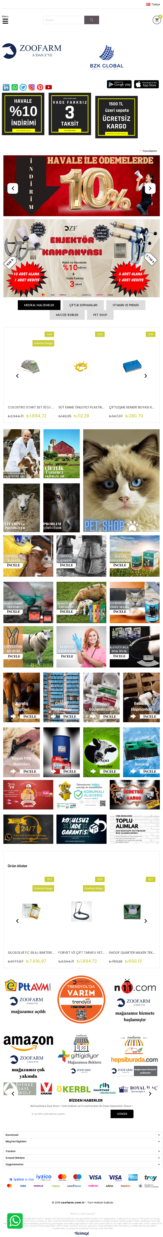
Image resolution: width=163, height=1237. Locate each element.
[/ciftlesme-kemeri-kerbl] (28, 647)
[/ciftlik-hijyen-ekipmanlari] (61, 752)
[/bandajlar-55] (21, 698)
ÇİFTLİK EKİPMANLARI (83, 305)
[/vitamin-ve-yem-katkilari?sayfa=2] (101, 698)
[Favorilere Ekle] (32, 370)
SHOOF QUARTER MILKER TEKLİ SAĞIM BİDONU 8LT (31, 952)
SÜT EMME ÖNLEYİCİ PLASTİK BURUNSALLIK (31, 407)
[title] (81, 186)
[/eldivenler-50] (81, 647)
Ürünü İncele (41, 370)
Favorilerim (150, 151)
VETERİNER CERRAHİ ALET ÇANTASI (132, 407)
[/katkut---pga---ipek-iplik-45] (135, 647)
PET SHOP (100, 315)
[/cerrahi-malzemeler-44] (61, 698)
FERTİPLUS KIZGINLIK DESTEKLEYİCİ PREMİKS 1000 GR (81, 952)
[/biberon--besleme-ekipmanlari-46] (141, 698)
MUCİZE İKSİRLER (67, 315)
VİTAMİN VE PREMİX (125, 305)
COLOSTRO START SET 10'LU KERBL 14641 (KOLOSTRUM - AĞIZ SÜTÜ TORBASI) (132, 952)
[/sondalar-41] (101, 752)
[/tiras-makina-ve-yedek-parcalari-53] (21, 752)
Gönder (122, 1114)
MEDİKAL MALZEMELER (39, 305)
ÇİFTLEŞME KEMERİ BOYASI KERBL (81, 407)
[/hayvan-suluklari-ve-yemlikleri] (141, 752)
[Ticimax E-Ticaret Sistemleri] (81, 1234)
